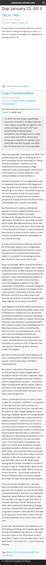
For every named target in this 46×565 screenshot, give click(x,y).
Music (14, 22)
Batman (10, 552)
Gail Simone (23, 552)
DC (16, 552)
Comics (15, 100)
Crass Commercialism (18, 93)
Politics (21, 22)
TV (27, 22)
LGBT (32, 552)
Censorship (12, 86)
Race (11, 555)
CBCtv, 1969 (10, 15)
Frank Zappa (23, 86)
